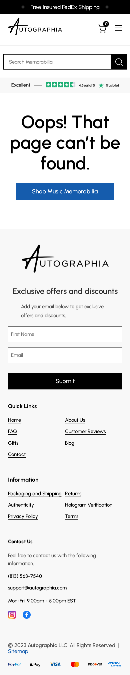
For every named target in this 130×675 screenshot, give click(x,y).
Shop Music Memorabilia (65, 191)
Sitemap (18, 651)
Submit (65, 381)
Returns (73, 494)
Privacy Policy (23, 516)
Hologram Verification (88, 505)
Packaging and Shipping (35, 494)
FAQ (12, 431)
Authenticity (21, 505)
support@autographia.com (37, 588)
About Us (75, 420)
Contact (17, 454)
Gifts (13, 443)
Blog (69, 443)
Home (14, 420)
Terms (71, 516)
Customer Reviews (85, 431)
